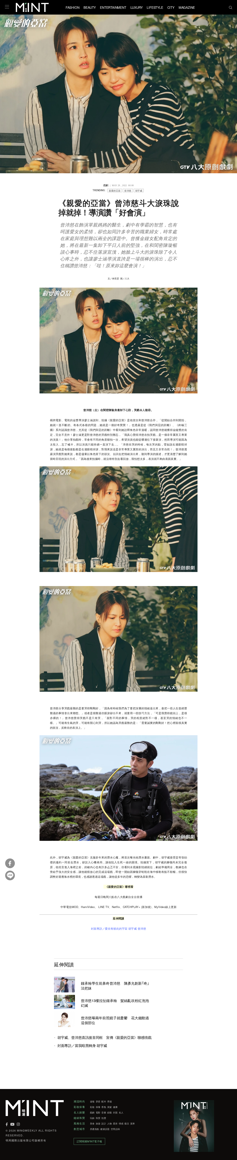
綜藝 (109, 1112)
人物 (109, 1123)
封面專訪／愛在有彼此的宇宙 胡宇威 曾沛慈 (118, 928)
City (170, 7)
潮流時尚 (79, 1101)
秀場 (109, 1101)
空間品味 (115, 1129)
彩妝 (92, 1107)
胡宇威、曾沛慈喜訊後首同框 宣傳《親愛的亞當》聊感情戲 (104, 1037)
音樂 (103, 1112)
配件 (103, 1101)
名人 (121, 1112)
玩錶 (92, 1118)
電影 (98, 1112)
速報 (92, 1101)
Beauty (90, 7)
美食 (92, 1123)
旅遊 (98, 1123)
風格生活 (79, 1123)
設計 (103, 1123)
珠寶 (98, 1118)
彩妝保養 (79, 1107)
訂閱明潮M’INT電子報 (89, 1141)
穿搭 (98, 1101)
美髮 (109, 1107)
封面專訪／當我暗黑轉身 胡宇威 (82, 1045)
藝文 (126, 1123)
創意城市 (79, 1129)
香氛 (103, 1107)
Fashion (72, 7)
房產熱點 (94, 1129)
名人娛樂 (79, 1112)
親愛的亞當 (114, 190)
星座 (115, 1123)
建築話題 (104, 1129)
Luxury (136, 7)
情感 (121, 1123)
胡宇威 (138, 190)
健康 (115, 1107)
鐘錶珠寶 (79, 1118)
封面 (115, 1112)
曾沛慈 (127, 190)
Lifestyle (155, 7)
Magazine (187, 7)
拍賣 (103, 1118)
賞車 (132, 1123)
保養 (98, 1107)
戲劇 (92, 1112)
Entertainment (113, 7)
